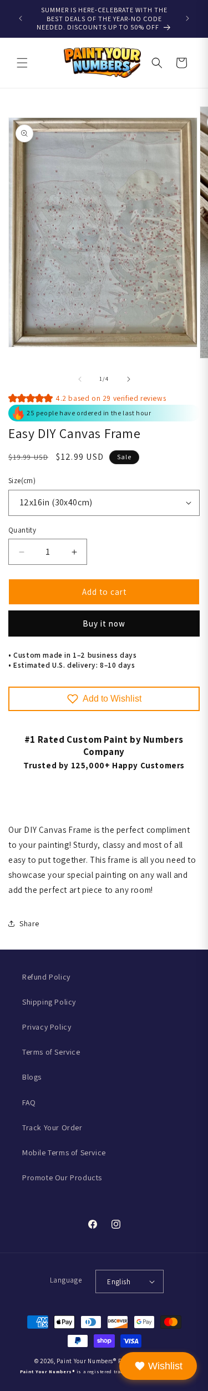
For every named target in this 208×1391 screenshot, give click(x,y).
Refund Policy (46, 977)
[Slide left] (80, 379)
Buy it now (104, 623)
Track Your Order (52, 1127)
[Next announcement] (187, 18)
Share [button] (29, 923)
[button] (22, 63)
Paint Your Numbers (85, 1361)
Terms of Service (51, 1052)
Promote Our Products (62, 1178)
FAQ (29, 1102)
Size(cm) (21, 480)
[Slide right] (128, 379)
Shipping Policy (49, 1002)
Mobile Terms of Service (64, 1152)
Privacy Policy (46, 1027)
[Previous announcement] (20, 18)
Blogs (32, 1077)
